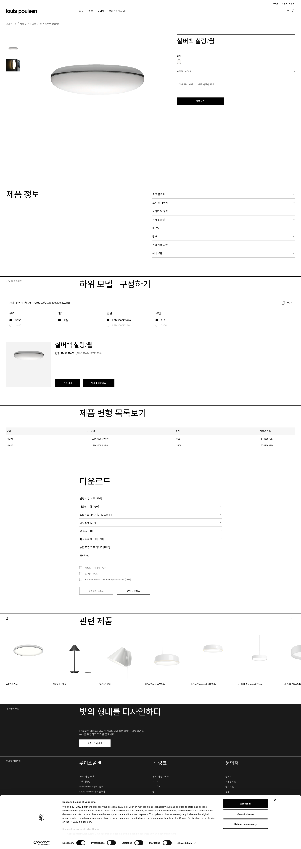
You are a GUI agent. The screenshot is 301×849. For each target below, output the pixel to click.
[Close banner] (275, 800)
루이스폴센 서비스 (160, 776)
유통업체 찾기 (231, 781)
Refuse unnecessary (245, 824)
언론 (227, 791)
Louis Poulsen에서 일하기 (92, 791)
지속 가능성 (84, 781)
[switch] (111, 842)
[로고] (21, 11)
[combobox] (47, 431)
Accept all (245, 803)
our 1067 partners (81, 806)
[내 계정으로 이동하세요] (288, 14)
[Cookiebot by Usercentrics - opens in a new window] (41, 843)
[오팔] (179, 61)
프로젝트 (156, 781)
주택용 (275, 3)
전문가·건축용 (288, 3)
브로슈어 (156, 786)
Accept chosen (245, 813)
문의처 (228, 776)
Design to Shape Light (91, 786)
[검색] (293, 14)
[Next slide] (290, 619)
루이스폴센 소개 (86, 776)
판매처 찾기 (230, 786)
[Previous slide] (282, 619)
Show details (184, 842)
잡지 (154, 791)
